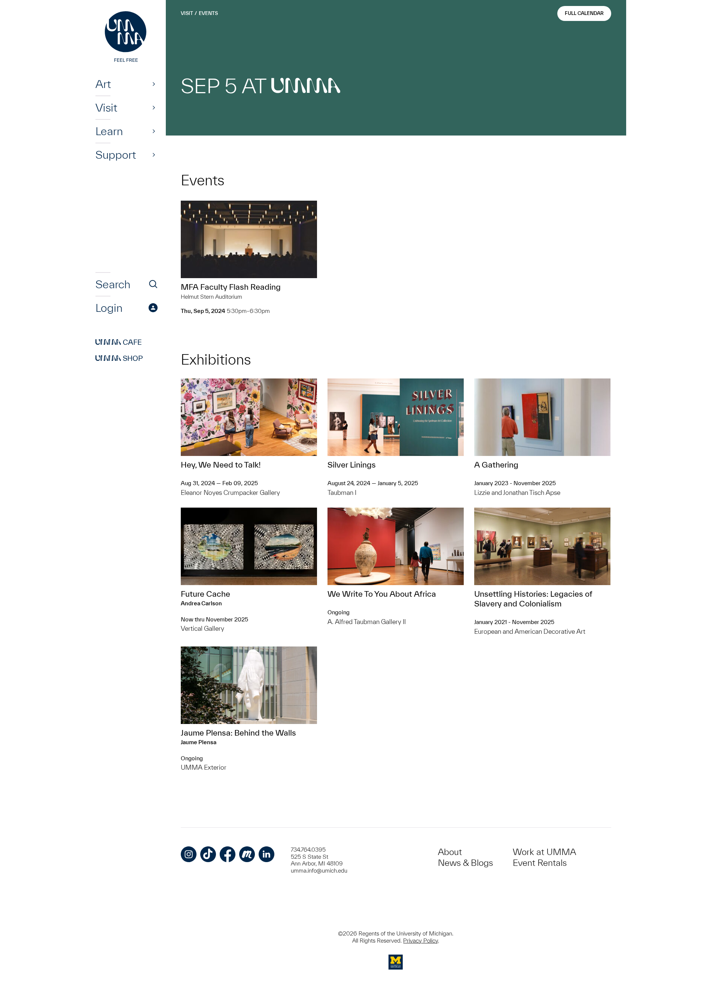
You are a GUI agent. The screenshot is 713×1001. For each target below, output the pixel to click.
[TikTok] (208, 854)
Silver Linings (351, 464)
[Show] (154, 84)
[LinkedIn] (266, 854)
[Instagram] (188, 854)
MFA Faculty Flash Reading (231, 286)
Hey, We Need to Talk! (221, 464)
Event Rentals (540, 863)
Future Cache (205, 593)
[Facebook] (227, 854)
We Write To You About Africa (381, 593)
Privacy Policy (420, 940)
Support (115, 154)
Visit (106, 107)
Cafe (118, 342)
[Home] (126, 37)
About (450, 852)
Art (103, 83)
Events (208, 13)
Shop (119, 358)
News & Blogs (465, 863)
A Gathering (496, 464)
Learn (109, 131)
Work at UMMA (544, 852)
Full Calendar (584, 13)
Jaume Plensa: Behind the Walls (238, 732)
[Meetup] (247, 854)
